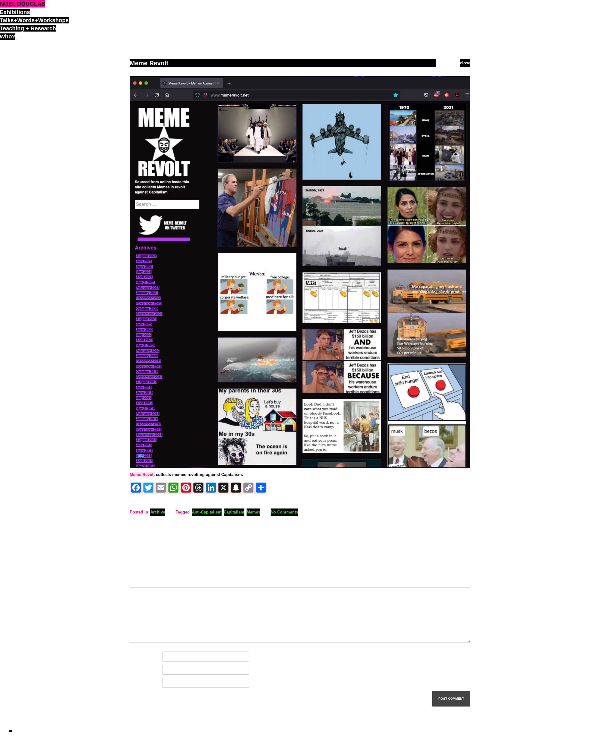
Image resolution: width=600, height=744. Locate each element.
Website (137, 683)
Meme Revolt (142, 474)
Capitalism (234, 512)
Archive (157, 512)
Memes (253, 512)
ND (10, 731)
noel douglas (22, 4)
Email (137, 669)
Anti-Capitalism (207, 512)
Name (136, 656)
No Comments (284, 512)
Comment (140, 580)
